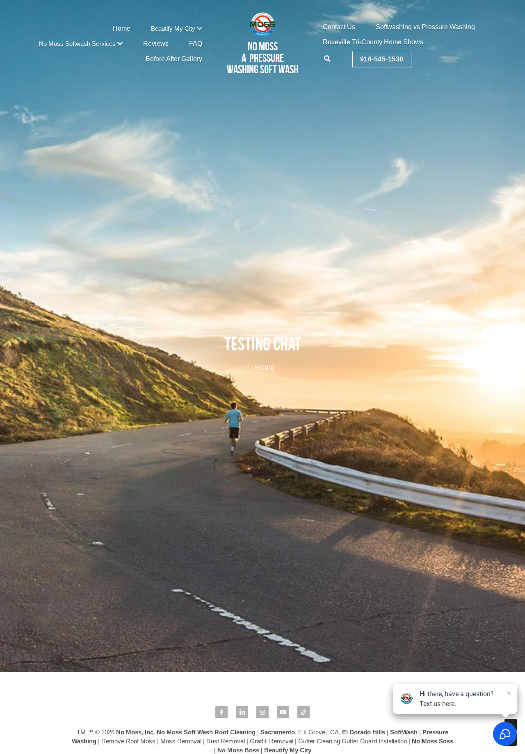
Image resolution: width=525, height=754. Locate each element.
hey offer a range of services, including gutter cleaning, (280, 668)
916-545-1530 (382, 59)
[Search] (327, 59)
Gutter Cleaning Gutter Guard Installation (352, 500)
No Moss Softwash (98, 650)
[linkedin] (242, 471)
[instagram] (262, 471)
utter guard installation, (387, 668)
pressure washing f (406, 650)
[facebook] (221, 471)
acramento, (161, 686)
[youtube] (283, 471)
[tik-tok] (303, 471)
